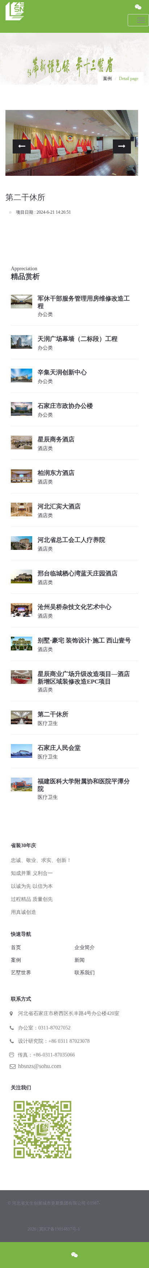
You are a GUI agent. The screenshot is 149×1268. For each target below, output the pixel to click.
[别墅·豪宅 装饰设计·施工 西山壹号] (21, 643)
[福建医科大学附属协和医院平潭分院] (21, 784)
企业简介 (84, 947)
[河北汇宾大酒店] (21, 509)
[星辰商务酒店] (21, 442)
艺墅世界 (21, 972)
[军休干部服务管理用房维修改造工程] (21, 301)
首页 (16, 947)
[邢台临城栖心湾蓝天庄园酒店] (21, 576)
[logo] (68, 15)
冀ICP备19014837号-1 (59, 1229)
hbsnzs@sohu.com (39, 1066)
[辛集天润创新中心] (21, 375)
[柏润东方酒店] (21, 475)
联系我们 (84, 972)
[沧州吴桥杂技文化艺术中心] (21, 609)
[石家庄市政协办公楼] (21, 408)
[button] (22, 146)
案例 (107, 78)
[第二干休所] (21, 717)
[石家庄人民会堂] (21, 750)
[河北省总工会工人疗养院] (21, 543)
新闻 (79, 960)
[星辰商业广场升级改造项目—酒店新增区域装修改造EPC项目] (21, 676)
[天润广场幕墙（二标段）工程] (21, 341)
